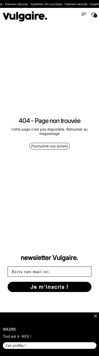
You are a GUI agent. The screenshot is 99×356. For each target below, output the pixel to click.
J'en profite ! (15, 345)
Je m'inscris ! (49, 287)
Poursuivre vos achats (49, 146)
